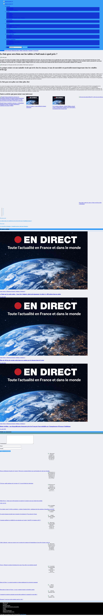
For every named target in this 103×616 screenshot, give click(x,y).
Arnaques (11, 7)
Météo (10, 35)
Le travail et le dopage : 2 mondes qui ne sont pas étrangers (14, 226)
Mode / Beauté (12, 32)
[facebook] (3, 208)
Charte (4, 608)
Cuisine (10, 30)
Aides (10, 13)
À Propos (5, 604)
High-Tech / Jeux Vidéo (14, 42)
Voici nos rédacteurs (7, 610)
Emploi (10, 22)
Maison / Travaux (13, 27)
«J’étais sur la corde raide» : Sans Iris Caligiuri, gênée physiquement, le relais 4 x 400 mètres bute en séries (30, 294)
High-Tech (11, 43)
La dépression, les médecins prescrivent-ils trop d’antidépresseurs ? (16, 220)
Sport (10, 36)
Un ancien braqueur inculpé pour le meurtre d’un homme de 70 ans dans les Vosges (18, 514)
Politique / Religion (13, 10)
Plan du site (5, 603)
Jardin (10, 26)
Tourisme (11, 31)
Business (11, 14)
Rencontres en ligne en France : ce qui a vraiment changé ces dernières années (17, 589)
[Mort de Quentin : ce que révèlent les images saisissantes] (32, 100)
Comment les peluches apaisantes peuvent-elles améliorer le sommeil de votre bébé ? (18, 594)
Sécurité (8, 6)
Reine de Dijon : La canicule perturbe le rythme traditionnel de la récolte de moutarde (19, 582)
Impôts (10, 15)
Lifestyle (8, 28)
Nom (1, 446)
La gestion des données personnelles (11, 606)
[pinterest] (3, 213)
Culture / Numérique (10, 39)
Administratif (9, 19)
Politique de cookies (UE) (8, 611)
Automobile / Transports (14, 24)
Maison (8, 23)
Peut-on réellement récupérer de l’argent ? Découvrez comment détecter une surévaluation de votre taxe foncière (24, 471)
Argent (7, 11)
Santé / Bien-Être (10, 34)
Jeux (10, 44)
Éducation (11, 20)
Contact (4, 609)
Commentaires (3, 443)
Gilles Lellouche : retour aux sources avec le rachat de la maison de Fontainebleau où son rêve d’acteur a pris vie (25, 542)
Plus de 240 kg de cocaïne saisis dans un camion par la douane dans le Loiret (22, 360)
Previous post (3, 218)
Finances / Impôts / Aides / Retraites (17, 18)
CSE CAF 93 (3, 503)
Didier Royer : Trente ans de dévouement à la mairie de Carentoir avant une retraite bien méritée (21, 500)
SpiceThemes (23, 614)
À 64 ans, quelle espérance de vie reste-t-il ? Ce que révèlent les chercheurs (16, 483)
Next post (2, 223)
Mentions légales (6, 605)
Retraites (11, 16)
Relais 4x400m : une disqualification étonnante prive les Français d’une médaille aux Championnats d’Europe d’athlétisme (35, 426)
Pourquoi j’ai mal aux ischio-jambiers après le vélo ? (11, 599)
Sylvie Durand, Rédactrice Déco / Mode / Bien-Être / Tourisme (19, 50)
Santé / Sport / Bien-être (14, 38)
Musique (11, 40)
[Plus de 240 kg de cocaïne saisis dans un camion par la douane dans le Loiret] (44, 355)
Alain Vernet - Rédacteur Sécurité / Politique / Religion (12, 291)
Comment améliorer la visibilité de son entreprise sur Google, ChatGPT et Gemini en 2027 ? (20, 520)
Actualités (11, 9)
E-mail (1, 448)
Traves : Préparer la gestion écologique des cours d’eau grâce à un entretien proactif (18, 565)
